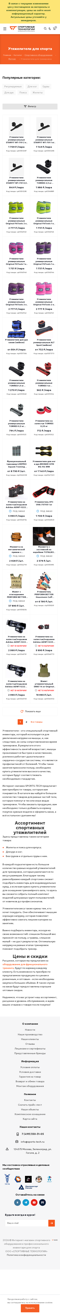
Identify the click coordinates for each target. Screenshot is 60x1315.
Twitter (42, 1202)
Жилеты (37, 92)
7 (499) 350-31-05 (33, 1134)
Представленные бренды (30, 1053)
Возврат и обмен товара (30, 1081)
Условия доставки (30, 1071)
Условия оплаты (30, 1067)
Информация (30, 1061)
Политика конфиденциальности (26, 1254)
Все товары (36, 722)
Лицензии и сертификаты (30, 1048)
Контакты (30, 1100)
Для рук (9, 92)
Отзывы (30, 1043)
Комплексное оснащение (30, 1114)
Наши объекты (30, 1109)
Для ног (32, 86)
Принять (30, 1308)
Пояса (23, 92)
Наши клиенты (30, 1039)
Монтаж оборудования (30, 1086)
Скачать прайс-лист (30, 1104)
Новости (30, 1029)
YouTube (34, 1202)
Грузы (46, 86)
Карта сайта (30, 1118)
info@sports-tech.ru (32, 1141)
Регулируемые (13, 86)
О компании (30, 1023)
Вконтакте (17, 1202)
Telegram (25, 1202)
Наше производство (30, 1034)
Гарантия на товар (30, 1076)
